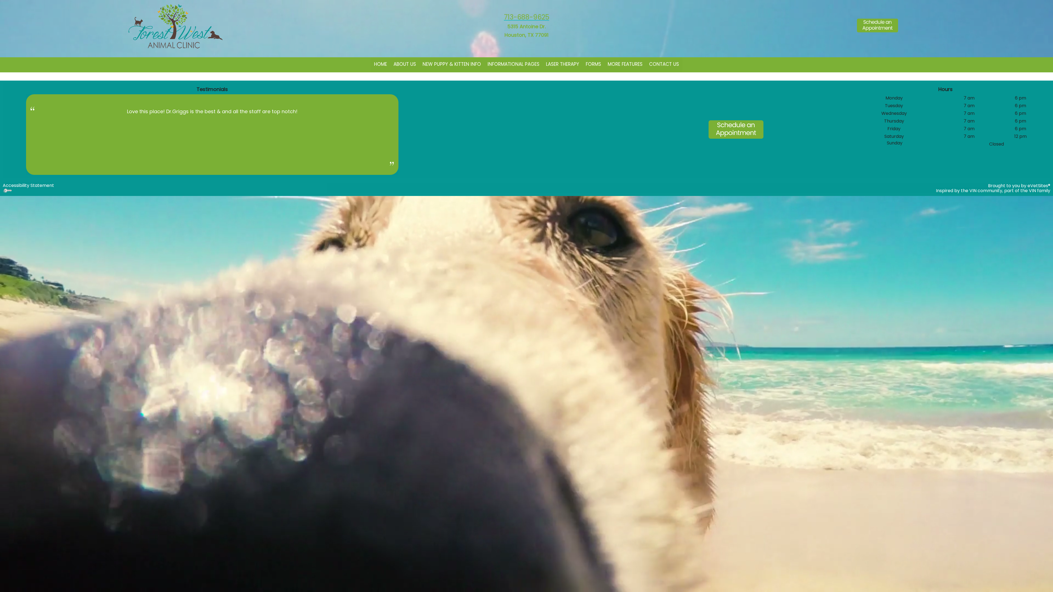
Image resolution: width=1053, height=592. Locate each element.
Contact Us (664, 64)
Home (380, 64)
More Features (625, 64)
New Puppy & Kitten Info (452, 64)
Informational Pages (513, 64)
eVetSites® (1038, 186)
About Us (405, 64)
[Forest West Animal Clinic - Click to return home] (175, 26)
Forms (593, 64)
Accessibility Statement (28, 185)
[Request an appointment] (877, 23)
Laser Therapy (562, 64)
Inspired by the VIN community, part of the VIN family (993, 190)
